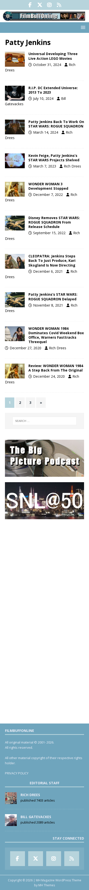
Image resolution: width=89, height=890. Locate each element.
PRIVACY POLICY (16, 773)
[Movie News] (15, 59)
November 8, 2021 (48, 305)
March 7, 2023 (44, 166)
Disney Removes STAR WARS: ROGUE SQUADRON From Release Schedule (54, 222)
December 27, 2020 (25, 348)
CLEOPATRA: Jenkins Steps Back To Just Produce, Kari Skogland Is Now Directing (51, 260)
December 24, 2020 (49, 376)
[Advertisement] (44, 569)
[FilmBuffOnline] (44, 19)
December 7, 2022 (48, 194)
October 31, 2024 (47, 64)
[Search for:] (44, 421)
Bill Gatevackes (36, 816)
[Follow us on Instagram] (49, 5)
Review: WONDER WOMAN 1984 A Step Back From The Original (55, 368)
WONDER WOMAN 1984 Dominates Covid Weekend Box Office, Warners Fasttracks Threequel (56, 335)
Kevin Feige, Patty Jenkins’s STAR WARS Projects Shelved (53, 157)
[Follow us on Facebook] (30, 5)
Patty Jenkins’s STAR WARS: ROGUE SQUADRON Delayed (52, 296)
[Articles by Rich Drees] (11, 801)
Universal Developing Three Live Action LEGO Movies (53, 56)
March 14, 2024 (45, 132)
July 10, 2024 (43, 98)
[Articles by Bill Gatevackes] (11, 823)
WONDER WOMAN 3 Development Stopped (48, 186)
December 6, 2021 (48, 271)
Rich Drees (72, 166)
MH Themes (46, 885)
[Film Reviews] (15, 371)
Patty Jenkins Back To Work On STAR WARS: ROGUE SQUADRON (56, 123)
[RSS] (59, 5)
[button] (82, 27)
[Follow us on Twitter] (39, 5)
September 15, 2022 (49, 232)
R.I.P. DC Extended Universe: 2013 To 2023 (53, 90)
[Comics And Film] (15, 93)
